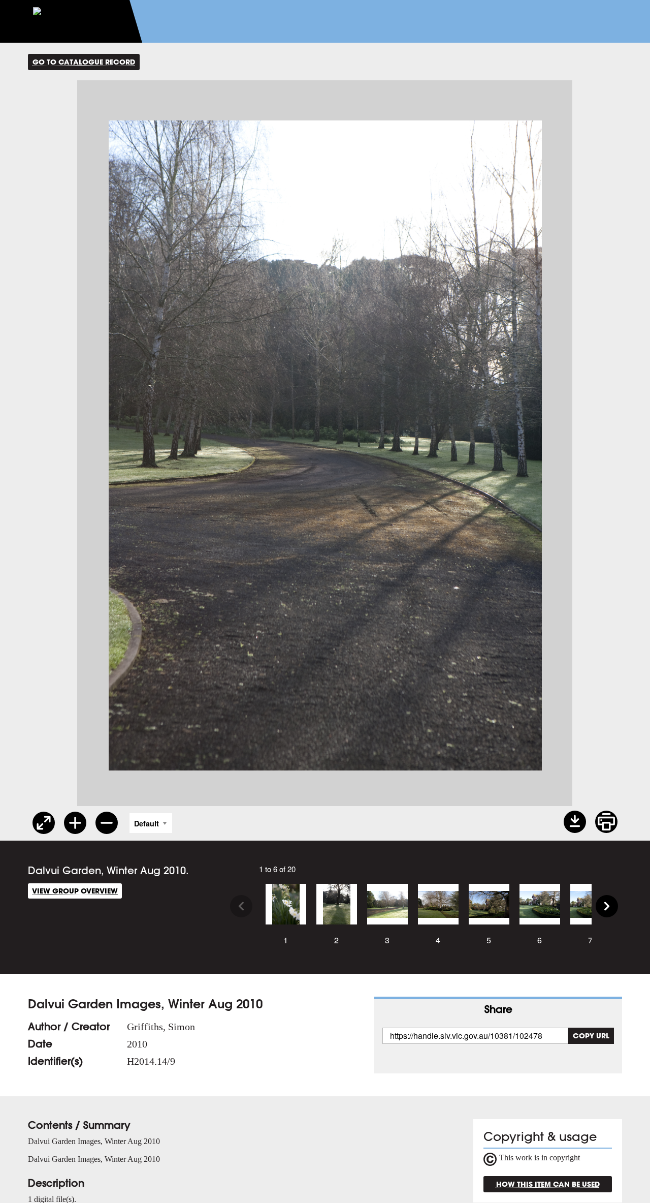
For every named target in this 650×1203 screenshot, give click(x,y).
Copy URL (591, 1035)
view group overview (75, 891)
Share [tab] (498, 1009)
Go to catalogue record (83, 62)
